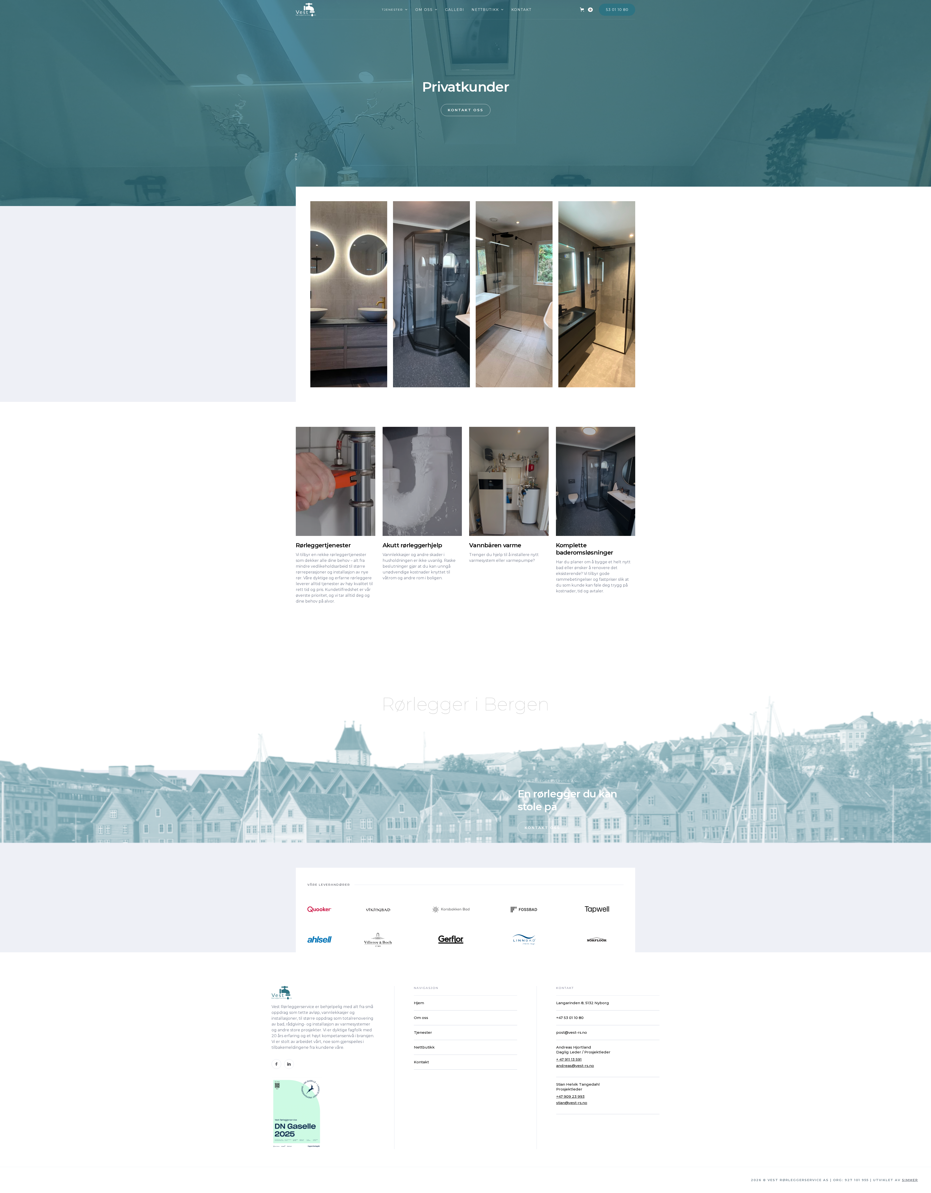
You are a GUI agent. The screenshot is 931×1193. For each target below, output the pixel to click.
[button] (395, 9)
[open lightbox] (348, 294)
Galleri (454, 10)
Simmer (910, 1180)
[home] (306, 9)
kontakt (521, 10)
